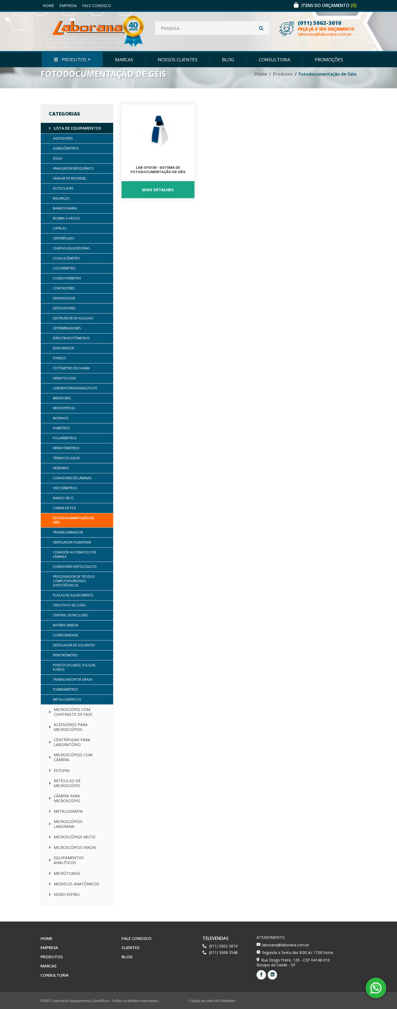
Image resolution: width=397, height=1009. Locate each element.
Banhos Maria (65, 208)
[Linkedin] (272, 975)
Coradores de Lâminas (72, 478)
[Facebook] (261, 975)
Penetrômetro (65, 655)
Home (48, 5)
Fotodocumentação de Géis (73, 520)
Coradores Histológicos (74, 566)
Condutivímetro (67, 278)
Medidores (62, 398)
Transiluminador (68, 532)
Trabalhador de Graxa (73, 679)
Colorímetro (64, 268)
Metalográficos (67, 699)
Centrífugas (63, 238)
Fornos (59, 358)
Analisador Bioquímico (73, 168)
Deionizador (64, 298)
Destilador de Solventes (74, 645)
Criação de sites (201, 1000)
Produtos (73, 59)
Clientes (130, 947)
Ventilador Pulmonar (72, 542)
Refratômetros (66, 448)
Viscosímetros (65, 488)
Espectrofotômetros (71, 338)
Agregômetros (66, 148)
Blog (228, 59)
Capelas (59, 228)
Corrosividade (65, 635)
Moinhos (60, 418)
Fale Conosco (96, 5)
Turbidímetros (65, 689)
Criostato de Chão (69, 605)
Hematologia (64, 378)
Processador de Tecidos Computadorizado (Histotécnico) (74, 581)
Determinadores (67, 328)
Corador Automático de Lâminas (74, 554)
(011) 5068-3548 (223, 952)
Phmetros (61, 428)
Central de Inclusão (70, 615)
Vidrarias (61, 468)
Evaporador (63, 348)
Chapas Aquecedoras (71, 248)
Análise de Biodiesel (69, 178)
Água (57, 158)
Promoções (329, 59)
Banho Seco (63, 498)
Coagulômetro (66, 258)
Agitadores (63, 138)
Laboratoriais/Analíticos (75, 388)
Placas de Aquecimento (73, 595)
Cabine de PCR (64, 508)
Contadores (64, 288)
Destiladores (64, 308)
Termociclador (66, 458)
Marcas (124, 59)
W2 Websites (225, 1000)
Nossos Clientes (177, 59)
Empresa (68, 5)
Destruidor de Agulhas (73, 318)
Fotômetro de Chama (71, 368)
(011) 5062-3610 (319, 23)
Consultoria (274, 59)
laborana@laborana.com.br (325, 34)
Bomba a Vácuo (66, 218)
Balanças (61, 198)
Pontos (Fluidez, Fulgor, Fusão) (74, 667)
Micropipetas (64, 408)
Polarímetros (64, 438)
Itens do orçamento (328, 5)
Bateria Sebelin (65, 625)
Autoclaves (63, 188)
